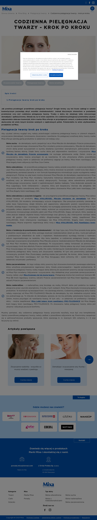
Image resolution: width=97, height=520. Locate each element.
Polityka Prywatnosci (57, 69)
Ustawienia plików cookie (39, 75)
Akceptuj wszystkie (56, 75)
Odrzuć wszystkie (72, 54)
